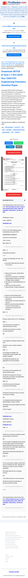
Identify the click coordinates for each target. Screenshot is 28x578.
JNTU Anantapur (9, 127)
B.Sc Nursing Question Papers (12, 535)
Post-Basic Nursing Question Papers (14, 537)
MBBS (6, 529)
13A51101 (17, 132)
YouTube (16, 571)
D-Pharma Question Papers (11, 547)
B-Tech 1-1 (17, 127)
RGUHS (7, 558)
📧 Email (19, 146)
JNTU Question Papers (17, 525)
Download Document (14, 152)
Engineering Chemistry (18, 129)
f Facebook (9, 143)
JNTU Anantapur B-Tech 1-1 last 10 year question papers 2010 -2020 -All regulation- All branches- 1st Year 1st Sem (12, 63)
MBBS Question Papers (10, 532)
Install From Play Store (14, 36)
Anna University (9, 556)
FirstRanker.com (7, 223)
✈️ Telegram (10, 146)
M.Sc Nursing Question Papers (12, 539)
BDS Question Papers (10, 540)
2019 (3, 129)
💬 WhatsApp (18, 143)
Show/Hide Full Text (8, 200)
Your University (10, 552)
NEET (7, 561)
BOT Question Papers (10, 544)
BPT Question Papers (10, 542)
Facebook (11, 571)
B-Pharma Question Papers (11, 546)
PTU (7, 559)
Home (2, 61)
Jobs (21, 552)
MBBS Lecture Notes (10, 533)
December (8, 129)
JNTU (7, 554)
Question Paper (6, 132)
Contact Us (14, 566)
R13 (23, 127)
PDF (12, 132)
